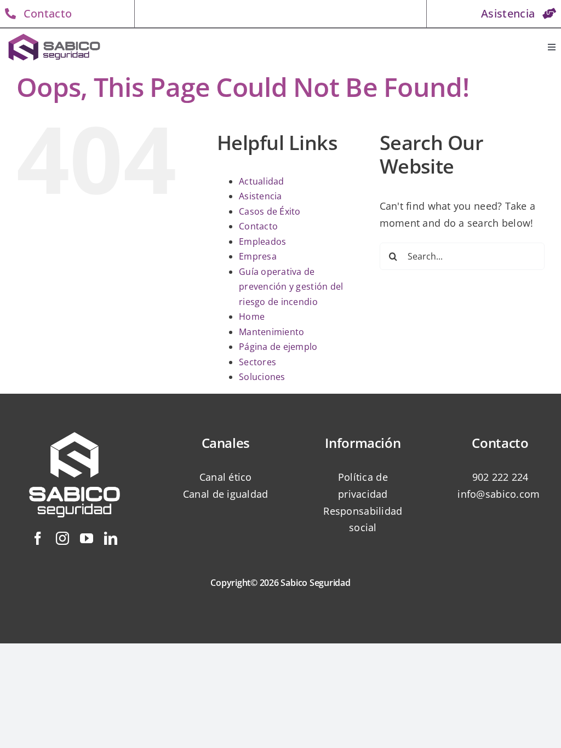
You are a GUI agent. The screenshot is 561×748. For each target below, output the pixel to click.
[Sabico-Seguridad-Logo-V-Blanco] (74, 422)
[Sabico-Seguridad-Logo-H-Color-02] (54, 35)
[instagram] (62, 538)
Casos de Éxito (270, 211)
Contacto (258, 226)
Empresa (258, 256)
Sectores (257, 362)
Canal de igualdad (225, 493)
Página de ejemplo (278, 347)
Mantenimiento (272, 332)
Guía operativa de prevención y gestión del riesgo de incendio (291, 287)
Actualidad (261, 181)
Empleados (262, 241)
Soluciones (262, 377)
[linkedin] (110, 538)
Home (252, 316)
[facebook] (37, 538)
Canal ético (225, 477)
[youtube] (86, 538)
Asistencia (260, 196)
